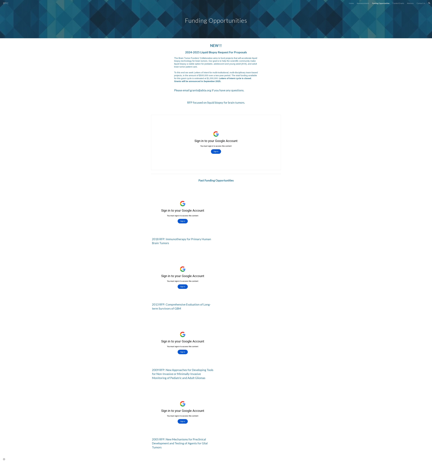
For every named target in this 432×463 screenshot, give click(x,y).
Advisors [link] (410, 3)
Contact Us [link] (421, 3)
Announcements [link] (363, 3)
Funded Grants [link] (398, 3)
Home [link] (351, 3)
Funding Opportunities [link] (381, 3)
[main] (216, 19)
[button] (429, 3)
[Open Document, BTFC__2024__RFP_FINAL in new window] (277, 118)
